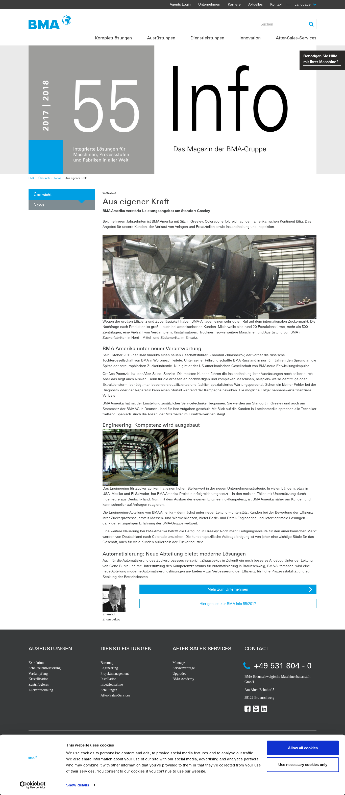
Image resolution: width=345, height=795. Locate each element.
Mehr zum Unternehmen (228, 589)
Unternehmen (209, 4)
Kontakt (276, 4)
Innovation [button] (250, 37)
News (57, 178)
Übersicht (44, 178)
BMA (31, 178)
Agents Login (180, 4)
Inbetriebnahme (112, 684)
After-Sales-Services (115, 695)
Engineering (109, 668)
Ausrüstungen (50, 648)
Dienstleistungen (126, 648)
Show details (77, 785)
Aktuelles (255, 4)
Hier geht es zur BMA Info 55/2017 (228, 603)
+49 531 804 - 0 (283, 665)
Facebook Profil (247, 709)
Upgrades (179, 674)
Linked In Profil (264, 709)
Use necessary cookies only (302, 764)
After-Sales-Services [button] (296, 37)
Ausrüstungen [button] (161, 37)
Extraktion (36, 663)
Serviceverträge (184, 668)
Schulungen (109, 690)
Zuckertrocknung (41, 690)
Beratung (107, 663)
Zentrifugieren (39, 684)
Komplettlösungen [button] (113, 37)
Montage (179, 663)
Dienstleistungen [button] (207, 37)
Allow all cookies (303, 748)
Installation (108, 679)
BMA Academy (183, 679)
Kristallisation (38, 679)
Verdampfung (38, 674)
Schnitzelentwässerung (45, 668)
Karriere (234, 4)
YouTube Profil (256, 709)
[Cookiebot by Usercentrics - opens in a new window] (33, 785)
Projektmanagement (115, 674)
